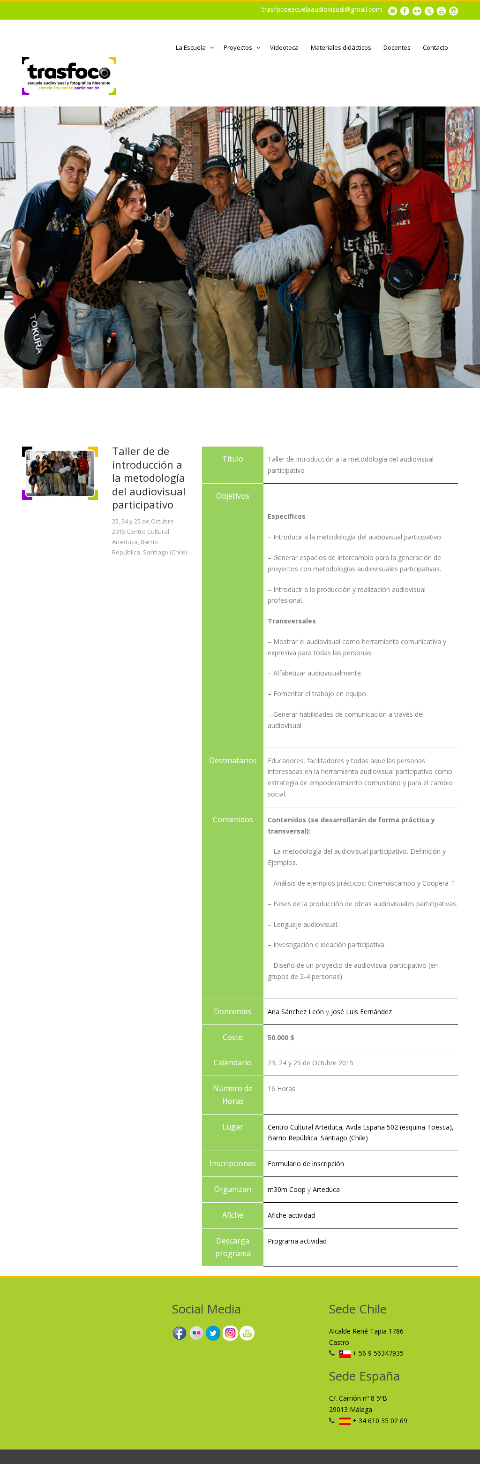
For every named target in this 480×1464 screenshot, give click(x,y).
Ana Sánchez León (296, 1011)
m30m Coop (287, 1189)
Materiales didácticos (341, 47)
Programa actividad (297, 1240)
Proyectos (238, 47)
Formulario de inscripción (306, 1163)
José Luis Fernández (361, 1011)
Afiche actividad (291, 1215)
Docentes (397, 47)
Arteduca (326, 1189)
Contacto (435, 47)
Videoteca (284, 47)
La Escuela (191, 47)
